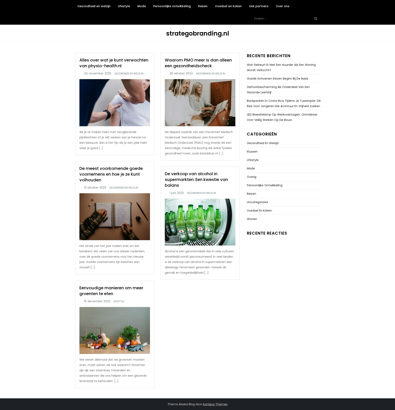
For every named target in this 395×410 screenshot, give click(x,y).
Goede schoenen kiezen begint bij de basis (277, 78)
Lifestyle (124, 6)
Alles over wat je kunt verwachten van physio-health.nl (113, 63)
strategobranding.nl (197, 33)
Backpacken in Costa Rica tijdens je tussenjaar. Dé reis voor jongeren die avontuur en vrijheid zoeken (284, 103)
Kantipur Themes (215, 404)
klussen (252, 151)
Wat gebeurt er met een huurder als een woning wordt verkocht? (281, 67)
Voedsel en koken (228, 6)
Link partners (258, 6)
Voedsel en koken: (259, 210)
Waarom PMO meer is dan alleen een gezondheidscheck (198, 63)
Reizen (203, 6)
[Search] (315, 18)
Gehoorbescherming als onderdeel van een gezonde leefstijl (278, 89)
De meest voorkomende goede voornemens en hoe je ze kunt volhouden (111, 174)
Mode (141, 6)
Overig (251, 177)
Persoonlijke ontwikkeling (172, 6)
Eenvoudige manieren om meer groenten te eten (111, 290)
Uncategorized (257, 202)
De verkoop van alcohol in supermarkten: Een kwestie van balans (196, 179)
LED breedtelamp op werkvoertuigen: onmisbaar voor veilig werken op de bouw (282, 117)
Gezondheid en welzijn (93, 6)
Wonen (252, 219)
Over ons (282, 6)
